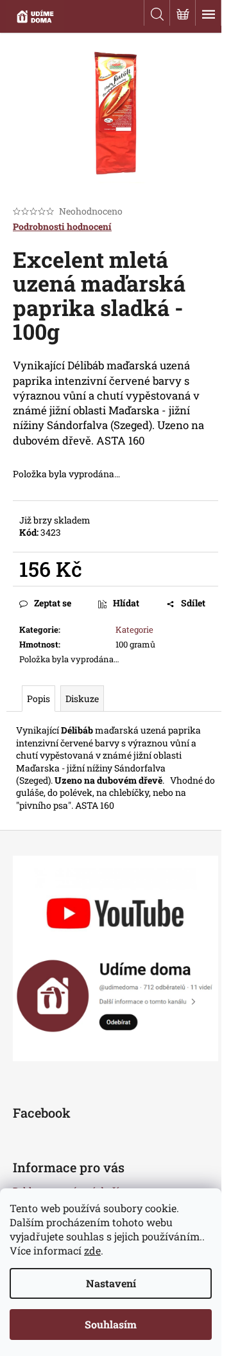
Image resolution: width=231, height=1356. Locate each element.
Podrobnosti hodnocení (62, 226)
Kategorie (134, 629)
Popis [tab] (38, 698)
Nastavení (111, 1283)
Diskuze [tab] (82, 698)
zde (92, 1250)
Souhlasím (111, 1324)
